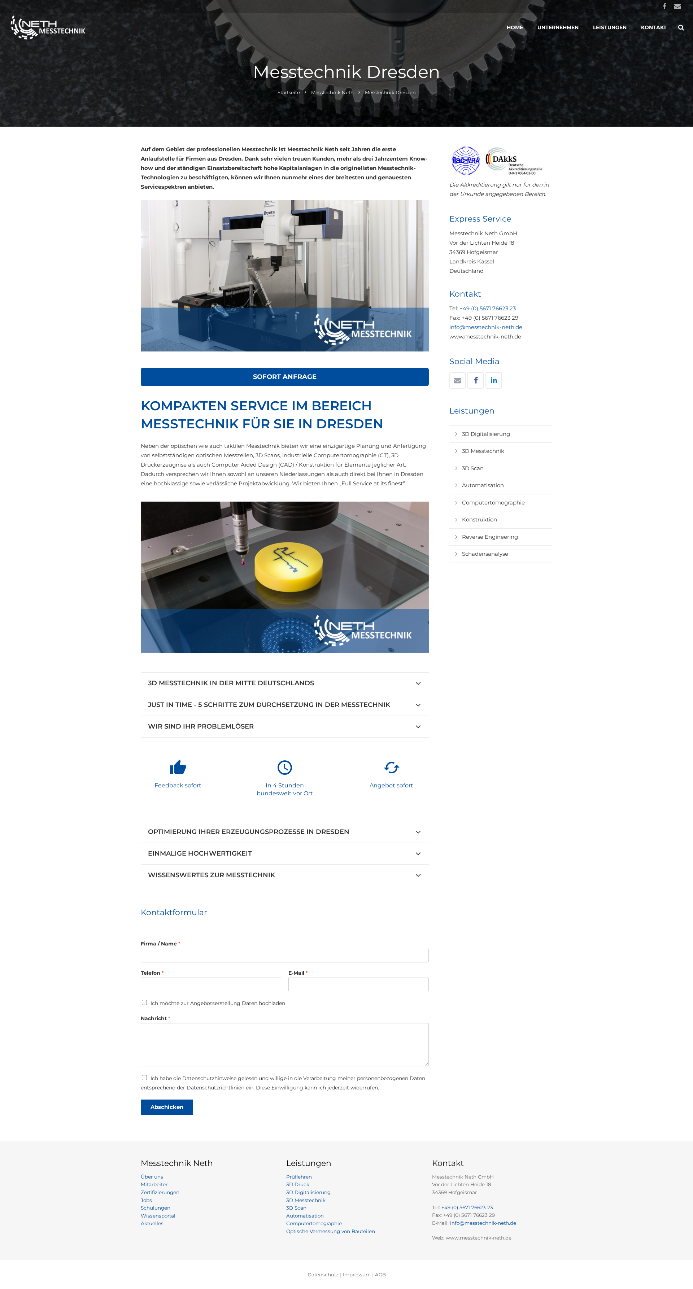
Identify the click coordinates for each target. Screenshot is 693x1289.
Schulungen (155, 1208)
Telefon (152, 973)
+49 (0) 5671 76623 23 (487, 308)
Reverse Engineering (490, 536)
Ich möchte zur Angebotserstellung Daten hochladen (218, 1003)
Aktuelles (152, 1223)
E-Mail (298, 973)
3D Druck (297, 1184)
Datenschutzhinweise (209, 1078)
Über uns (152, 1177)
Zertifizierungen (160, 1192)
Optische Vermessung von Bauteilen (330, 1231)
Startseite (289, 92)
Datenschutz (323, 1274)
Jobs (146, 1200)
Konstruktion (479, 519)
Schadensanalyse (485, 553)
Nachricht (155, 1018)
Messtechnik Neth (332, 92)
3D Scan (473, 468)
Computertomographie (493, 502)
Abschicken (167, 1107)
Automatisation (483, 485)
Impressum (357, 1274)
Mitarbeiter (154, 1184)
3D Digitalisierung (486, 434)
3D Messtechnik (483, 450)
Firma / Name (160, 943)
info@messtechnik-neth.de (485, 327)
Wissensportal (158, 1216)
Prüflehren (299, 1177)
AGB (380, 1274)
